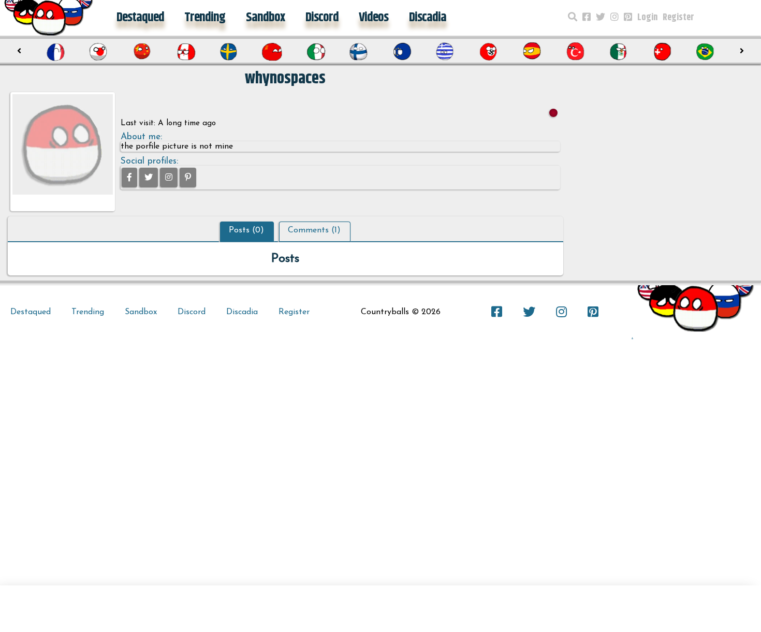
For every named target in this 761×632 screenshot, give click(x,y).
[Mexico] (618, 51)
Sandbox (265, 17)
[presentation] (19, 51)
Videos (373, 17)
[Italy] (315, 51)
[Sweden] (228, 51)
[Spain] (531, 51)
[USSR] (271, 51)
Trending (204, 17)
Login (647, 17)
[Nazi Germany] (488, 51)
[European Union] (401, 51)
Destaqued (140, 17)
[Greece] (445, 51)
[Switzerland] (661, 51)
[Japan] (98, 51)
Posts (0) (246, 230)
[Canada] (185, 51)
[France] (55, 51)
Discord (322, 17)
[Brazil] (705, 51)
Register (678, 17)
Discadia (427, 17)
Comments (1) (314, 230)
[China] (141, 51)
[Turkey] (575, 51)
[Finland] (358, 51)
